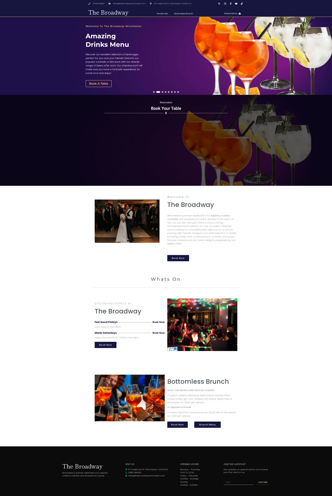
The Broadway (108, 12)
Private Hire (162, 13)
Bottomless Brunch (183, 13)
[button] (219, 4)
